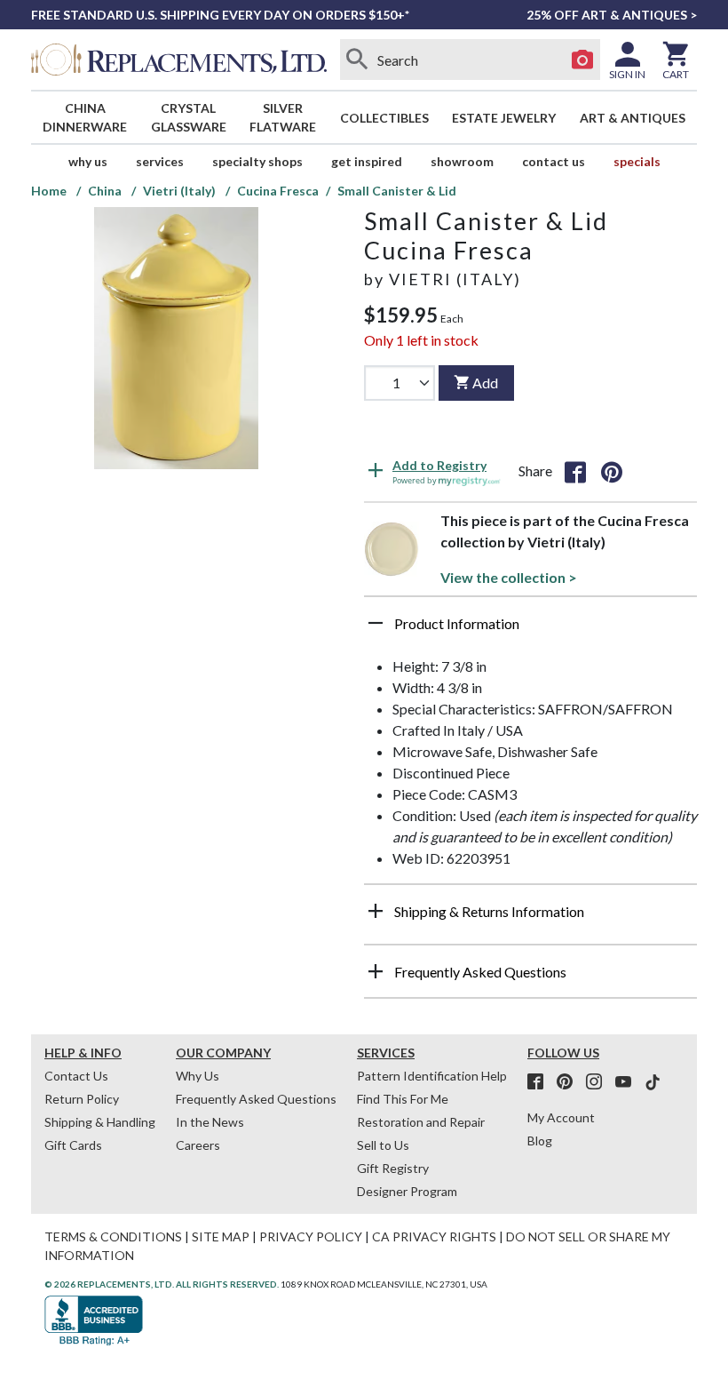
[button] (530, 630)
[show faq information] (375, 971)
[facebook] (540, 1082)
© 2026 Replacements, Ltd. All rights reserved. (161, 1284)
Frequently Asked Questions (256, 1098)
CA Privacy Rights (434, 1236)
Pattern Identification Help (432, 1075)
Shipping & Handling (99, 1121)
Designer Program (407, 1191)
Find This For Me (402, 1098)
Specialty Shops (257, 161)
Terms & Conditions (113, 1236)
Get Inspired (366, 161)
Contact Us (553, 161)
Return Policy (81, 1098)
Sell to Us (383, 1145)
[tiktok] (653, 1082)
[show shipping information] (375, 910)
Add (485, 382)
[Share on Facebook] (575, 471)
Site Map (220, 1236)
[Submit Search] (358, 59)
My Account (561, 1117)
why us (87, 161)
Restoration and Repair (421, 1121)
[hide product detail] (375, 622)
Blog (539, 1140)
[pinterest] (570, 1082)
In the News (210, 1121)
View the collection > (508, 577)
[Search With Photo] (582, 59)
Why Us (197, 1075)
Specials (637, 161)
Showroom (462, 161)
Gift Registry (393, 1168)
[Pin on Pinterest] (612, 471)
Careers (198, 1145)
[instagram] (599, 1082)
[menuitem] (85, 117)
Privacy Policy (310, 1236)
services (160, 161)
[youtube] (628, 1082)
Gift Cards (73, 1145)
